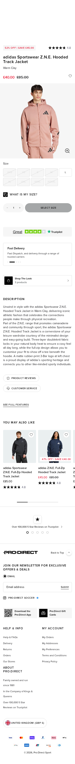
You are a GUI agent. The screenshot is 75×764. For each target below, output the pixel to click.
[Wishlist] (70, 76)
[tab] (9, 576)
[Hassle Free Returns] (48, 521)
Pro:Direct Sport (42, 752)
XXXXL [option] (53, 182)
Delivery (7, 643)
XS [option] (26, 173)
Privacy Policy (49, 661)
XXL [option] (25, 182)
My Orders (48, 637)
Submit (65, 587)
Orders (7, 655)
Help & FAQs (10, 637)
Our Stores (9, 661)
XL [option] (12, 182)
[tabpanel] (37, 587)
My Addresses (50, 643)
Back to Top (57, 553)
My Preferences (51, 649)
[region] (37, 120)
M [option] (54, 173)
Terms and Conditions (54, 655)
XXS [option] (11, 173)
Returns (7, 649)
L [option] (65, 172)
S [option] (40, 173)
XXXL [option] (39, 182)
